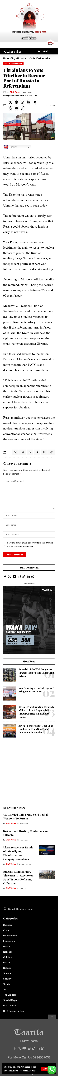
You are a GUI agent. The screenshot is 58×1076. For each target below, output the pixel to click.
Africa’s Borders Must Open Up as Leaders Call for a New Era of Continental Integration (36, 729)
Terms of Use (29, 1070)
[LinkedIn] (28, 576)
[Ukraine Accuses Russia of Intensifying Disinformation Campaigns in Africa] (47, 850)
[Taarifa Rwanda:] (12, 51)
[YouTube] (14, 576)
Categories (10, 918)
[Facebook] (5, 576)
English (12, 147)
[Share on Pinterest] (16, 102)
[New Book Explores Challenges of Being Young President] (9, 693)
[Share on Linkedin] (28, 102)
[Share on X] (10, 102)
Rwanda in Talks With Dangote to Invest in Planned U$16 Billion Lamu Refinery (36, 673)
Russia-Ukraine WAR (13, 64)
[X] (9, 576)
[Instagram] (19, 576)
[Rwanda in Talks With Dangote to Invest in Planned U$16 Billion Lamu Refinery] (9, 675)
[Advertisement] (29, 773)
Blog (13, 58)
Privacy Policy (11, 1070)
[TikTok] (24, 576)
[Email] (16, 108)
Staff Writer (15, 92)
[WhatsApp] (33, 576)
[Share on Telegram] (34, 102)
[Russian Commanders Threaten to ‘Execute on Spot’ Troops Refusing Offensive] (47, 874)
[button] (47, 1069)
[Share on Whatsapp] (22, 102)
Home (6, 58)
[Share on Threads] (10, 108)
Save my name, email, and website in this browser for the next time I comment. (30, 544)
